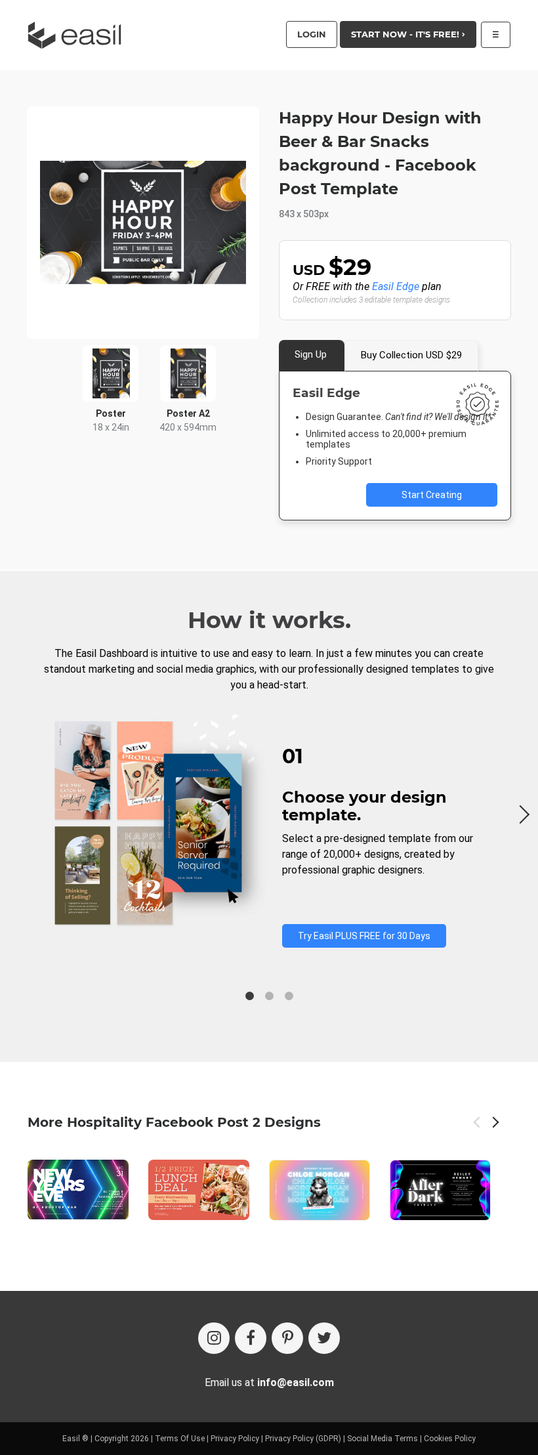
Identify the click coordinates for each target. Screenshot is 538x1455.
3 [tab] (288, 996)
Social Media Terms (382, 1438)
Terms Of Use (180, 1438)
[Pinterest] (287, 1338)
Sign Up (311, 354)
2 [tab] (269, 996)
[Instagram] (214, 1338)
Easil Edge (395, 286)
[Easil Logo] (79, 35)
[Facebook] (250, 1338)
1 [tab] (249, 996)
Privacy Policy (235, 1438)
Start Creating (432, 495)
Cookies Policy (450, 1438)
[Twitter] (324, 1338)
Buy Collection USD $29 (411, 355)
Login (311, 34)
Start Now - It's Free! (406, 34)
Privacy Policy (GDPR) (303, 1438)
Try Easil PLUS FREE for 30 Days (364, 936)
